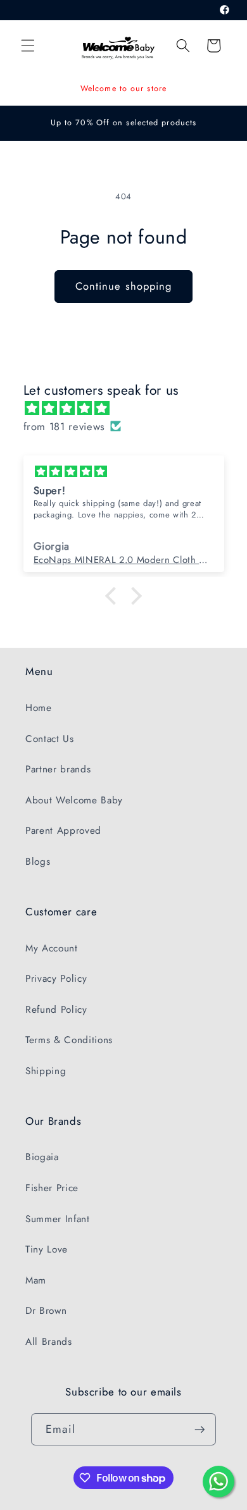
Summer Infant (57, 1219)
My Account (51, 948)
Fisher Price (52, 1188)
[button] (28, 45)
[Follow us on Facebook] (225, 10)
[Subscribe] (199, 1429)
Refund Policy (56, 1010)
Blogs (37, 862)
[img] (130, 408)
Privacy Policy (56, 979)
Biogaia (42, 1157)
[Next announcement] (223, 88)
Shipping (45, 1071)
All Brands (48, 1342)
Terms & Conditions (69, 1040)
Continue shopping (123, 286)
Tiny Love (46, 1249)
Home (38, 708)
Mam (35, 1280)
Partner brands (58, 769)
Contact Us (49, 739)
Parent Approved (63, 831)
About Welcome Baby (74, 800)
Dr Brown (45, 1311)
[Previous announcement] (25, 88)
